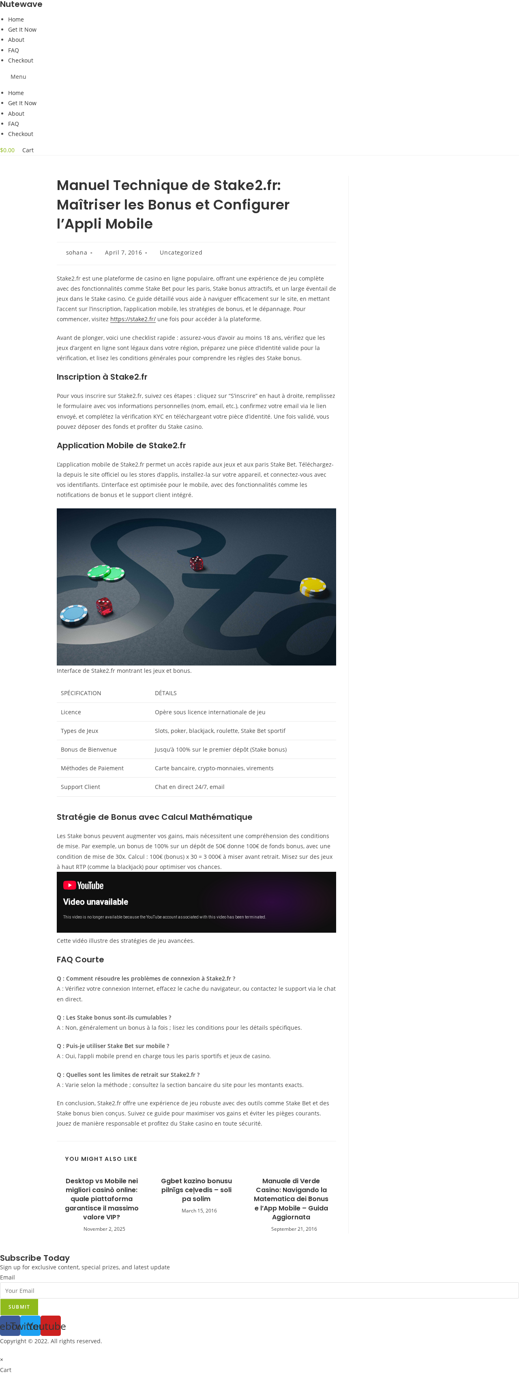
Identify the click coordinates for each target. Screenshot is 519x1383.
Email (7, 1277)
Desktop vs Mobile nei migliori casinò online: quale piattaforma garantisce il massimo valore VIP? (102, 1199)
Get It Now (22, 29)
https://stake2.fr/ (133, 319)
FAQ (13, 50)
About (16, 39)
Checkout (20, 60)
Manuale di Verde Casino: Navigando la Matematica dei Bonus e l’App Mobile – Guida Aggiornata (291, 1199)
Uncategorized (181, 252)
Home (16, 19)
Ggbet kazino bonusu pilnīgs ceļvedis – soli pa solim (196, 1190)
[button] (259, 76)
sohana (77, 252)
